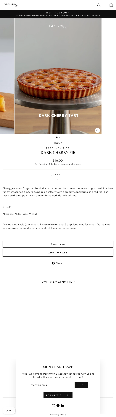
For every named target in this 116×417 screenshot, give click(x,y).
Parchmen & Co (58, 148)
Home (57, 142)
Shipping (53, 164)
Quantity (58, 174)
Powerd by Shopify (58, 414)
